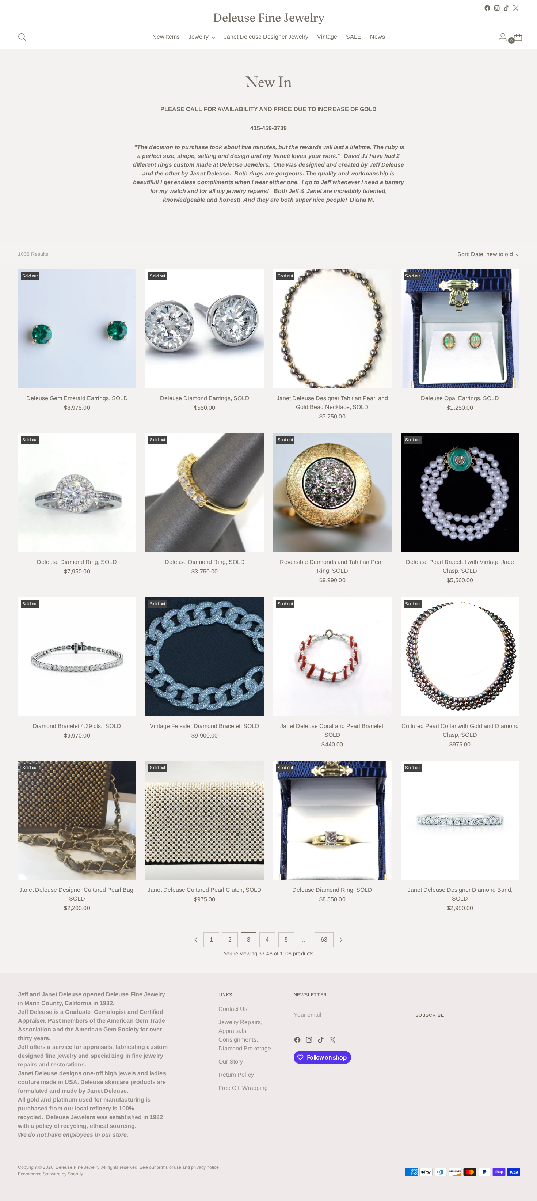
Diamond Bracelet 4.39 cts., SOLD (77, 726)
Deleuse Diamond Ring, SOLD (77, 562)
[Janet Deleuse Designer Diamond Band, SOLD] (460, 820)
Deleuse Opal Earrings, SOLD (460, 398)
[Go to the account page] (499, 37)
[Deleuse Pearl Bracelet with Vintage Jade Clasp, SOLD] (460, 492)
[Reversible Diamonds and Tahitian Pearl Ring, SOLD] (332, 492)
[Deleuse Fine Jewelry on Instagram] (497, 8)
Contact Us (233, 1009)
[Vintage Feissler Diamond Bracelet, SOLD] (204, 656)
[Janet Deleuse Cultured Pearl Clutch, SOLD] (204, 820)
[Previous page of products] (196, 939)
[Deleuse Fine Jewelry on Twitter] (516, 8)
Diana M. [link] (362, 200)
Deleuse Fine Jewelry (77, 1167)
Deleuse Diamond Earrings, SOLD (205, 398)
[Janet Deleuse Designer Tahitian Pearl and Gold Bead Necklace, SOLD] (332, 328)
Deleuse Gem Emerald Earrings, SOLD (77, 398)
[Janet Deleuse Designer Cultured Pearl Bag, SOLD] (77, 820)
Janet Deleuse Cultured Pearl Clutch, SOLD (205, 890)
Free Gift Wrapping (243, 1088)
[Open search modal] (22, 37)
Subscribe (429, 1015)
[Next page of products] (340, 939)
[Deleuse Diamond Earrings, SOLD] (204, 328)
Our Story (230, 1061)
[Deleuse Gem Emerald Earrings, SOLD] (77, 328)
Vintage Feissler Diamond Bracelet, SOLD (204, 726)
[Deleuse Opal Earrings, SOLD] (460, 328)
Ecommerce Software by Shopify (50, 1174)
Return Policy (236, 1075)
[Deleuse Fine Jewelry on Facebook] (487, 8)
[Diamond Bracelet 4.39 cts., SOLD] (77, 656)
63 (324, 939)
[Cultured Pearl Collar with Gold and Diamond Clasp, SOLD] (460, 656)
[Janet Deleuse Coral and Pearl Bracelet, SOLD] (332, 656)
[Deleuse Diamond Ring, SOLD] (77, 492)
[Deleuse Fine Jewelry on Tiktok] (506, 8)
